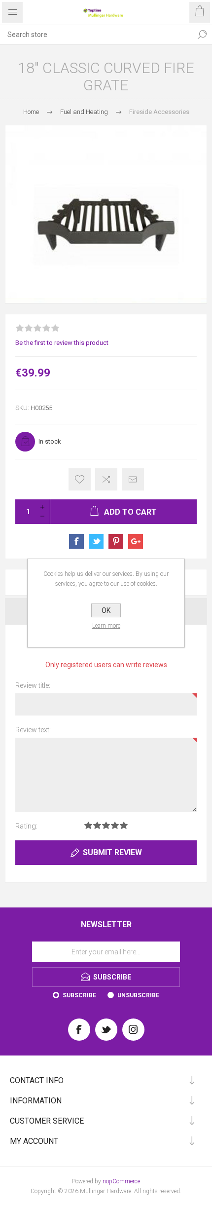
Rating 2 (97, 825)
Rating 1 (88, 825)
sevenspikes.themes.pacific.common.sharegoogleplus (135, 541)
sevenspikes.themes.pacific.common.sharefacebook (76, 541)
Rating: (26, 826)
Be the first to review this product (61, 342)
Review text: (33, 730)
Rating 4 (114, 825)
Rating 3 (106, 825)
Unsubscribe (138, 995)
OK (106, 610)
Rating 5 (123, 825)
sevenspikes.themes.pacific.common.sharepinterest (115, 541)
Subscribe (79, 995)
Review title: (32, 685)
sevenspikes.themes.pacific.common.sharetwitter (96, 541)
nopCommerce (121, 1181)
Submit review (112, 852)
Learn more (106, 625)
